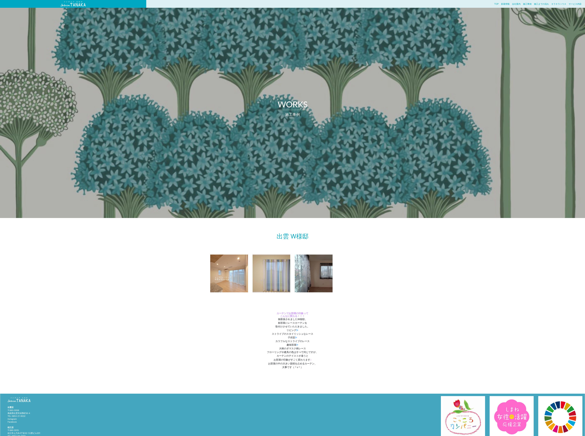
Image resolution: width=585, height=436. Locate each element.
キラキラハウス (558, 4)
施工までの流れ (541, 4)
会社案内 (516, 4)
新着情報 (505, 4)
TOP (496, 4)
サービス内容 (575, 4)
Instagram (12, 419)
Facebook (12, 422)
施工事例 (527, 4)
